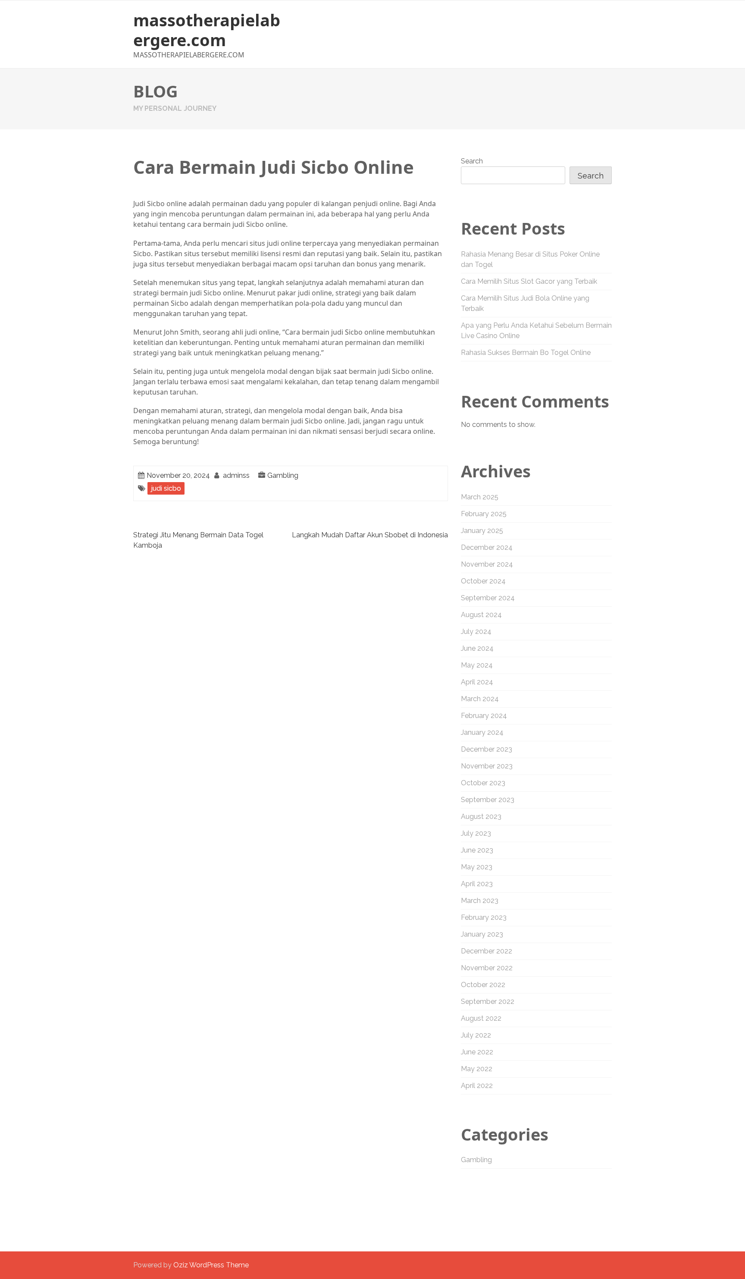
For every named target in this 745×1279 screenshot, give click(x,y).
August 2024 (481, 615)
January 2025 (482, 531)
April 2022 (477, 1086)
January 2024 (482, 732)
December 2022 (486, 951)
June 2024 (477, 648)
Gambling (282, 475)
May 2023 (476, 867)
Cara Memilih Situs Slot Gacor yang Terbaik (529, 281)
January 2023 (482, 934)
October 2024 (483, 581)
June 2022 (477, 1052)
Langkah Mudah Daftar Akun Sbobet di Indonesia (370, 535)
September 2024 (488, 598)
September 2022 (487, 1001)
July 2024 (476, 631)
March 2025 (479, 497)
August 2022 (481, 1018)
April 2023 (477, 884)
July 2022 (476, 1035)
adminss (236, 475)
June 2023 (477, 850)
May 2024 (477, 665)
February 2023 (484, 917)
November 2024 (487, 564)
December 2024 (487, 547)
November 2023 (487, 766)
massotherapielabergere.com (206, 30)
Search (472, 161)
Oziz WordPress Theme (211, 1265)
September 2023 (487, 800)
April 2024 (477, 682)
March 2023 (479, 901)
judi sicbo (166, 488)
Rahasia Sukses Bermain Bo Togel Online (526, 352)
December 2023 (486, 749)
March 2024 (480, 699)
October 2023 (483, 783)
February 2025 (484, 514)
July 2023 (476, 833)
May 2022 (476, 1069)
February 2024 (484, 716)
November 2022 (487, 968)
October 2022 (483, 985)
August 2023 (481, 816)
